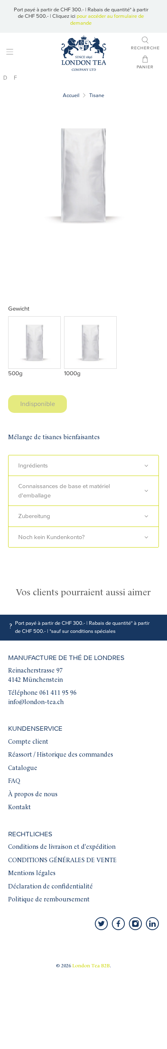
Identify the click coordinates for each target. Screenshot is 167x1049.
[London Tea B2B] (83, 53)
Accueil (71, 95)
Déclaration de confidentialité (50, 887)
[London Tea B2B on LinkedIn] (152, 923)
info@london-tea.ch (36, 703)
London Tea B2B (91, 966)
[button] (83, 465)
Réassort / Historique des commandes (60, 755)
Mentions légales (32, 874)
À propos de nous (33, 795)
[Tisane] (83, 174)
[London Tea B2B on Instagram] (135, 923)
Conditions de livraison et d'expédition (62, 847)
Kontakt (19, 808)
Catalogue (22, 769)
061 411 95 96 (58, 693)
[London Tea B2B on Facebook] (118, 923)
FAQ (14, 781)
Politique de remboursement (49, 900)
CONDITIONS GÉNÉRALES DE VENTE (62, 861)
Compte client (28, 742)
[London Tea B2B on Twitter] (101, 923)
